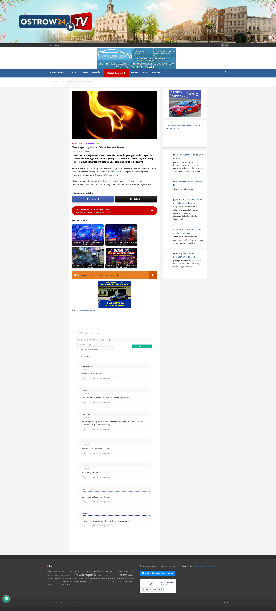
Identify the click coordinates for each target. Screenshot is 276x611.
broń (77, 310)
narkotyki (57, 575)
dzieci (77, 571)
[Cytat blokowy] (96, 340)
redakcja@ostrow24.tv (206, 566)
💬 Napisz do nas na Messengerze (157, 573)
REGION (134, 72)
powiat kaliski (66, 578)
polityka (131, 575)
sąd (101, 582)
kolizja (101, 571)
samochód (67, 581)
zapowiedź (127, 581)
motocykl (50, 575)
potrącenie (56, 578)
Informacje (90, 143)
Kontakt (156, 72)
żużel (69, 585)
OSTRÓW (72, 72)
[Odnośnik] (102, 340)
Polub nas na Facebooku (154, 589)
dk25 (67, 571)
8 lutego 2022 (76, 151)
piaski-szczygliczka (103, 575)
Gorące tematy (78, 143)
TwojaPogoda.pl (172, 128)
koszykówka (119, 571)
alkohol (50, 571)
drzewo (72, 571)
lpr (132, 571)
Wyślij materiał (117, 73)
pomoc (49, 578)
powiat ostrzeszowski (87, 310)
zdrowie (50, 585)
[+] (108, 340)
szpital (96, 582)
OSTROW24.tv (167, 582)
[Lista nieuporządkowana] (93, 340)
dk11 (63, 571)
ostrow (84, 151)
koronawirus (110, 571)
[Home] (53, 81)
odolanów (64, 575)
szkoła (91, 582)
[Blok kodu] (99, 340)
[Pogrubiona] (78, 340)
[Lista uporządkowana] (90, 340)
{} (105, 340)
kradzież (127, 571)
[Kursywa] (81, 340)
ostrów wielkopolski (82, 574)
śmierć (63, 585)
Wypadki (96, 72)
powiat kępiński (92, 578)
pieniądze (114, 575)
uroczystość (107, 582)
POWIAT (84, 72)
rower (53, 582)
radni (49, 582)
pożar (131, 578)
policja (123, 575)
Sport (145, 72)
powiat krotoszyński (80, 578)
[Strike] (87, 340)
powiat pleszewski (122, 578)
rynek (58, 582)
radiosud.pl (116, 171)
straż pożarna (81, 581)
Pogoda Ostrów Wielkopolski (178, 125)
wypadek (117, 581)
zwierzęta (57, 585)
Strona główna (57, 72)
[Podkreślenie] (84, 340)
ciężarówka (57, 571)
